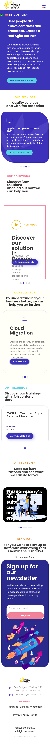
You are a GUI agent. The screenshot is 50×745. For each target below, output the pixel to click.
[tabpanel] (25, 137)
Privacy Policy (21, 715)
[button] (22, 80)
